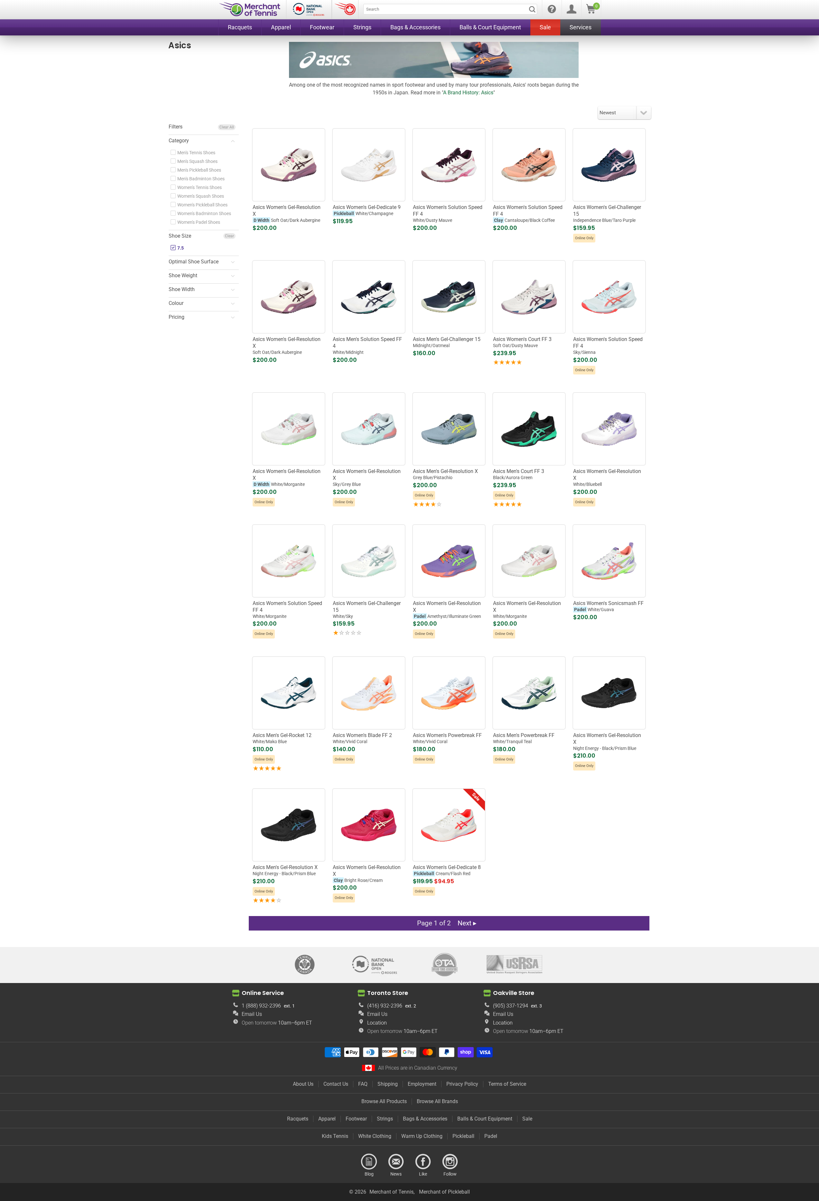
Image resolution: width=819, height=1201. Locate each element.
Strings (385, 1119)
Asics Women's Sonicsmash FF (608, 606)
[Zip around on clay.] (529, 165)
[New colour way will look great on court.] (529, 561)
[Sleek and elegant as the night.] (609, 693)
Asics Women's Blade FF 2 (362, 738)
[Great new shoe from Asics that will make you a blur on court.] (288, 561)
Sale (527, 1119)
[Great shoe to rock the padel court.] (449, 561)
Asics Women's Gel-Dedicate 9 (367, 210)
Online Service (263, 993)
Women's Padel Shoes (198, 222)
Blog (369, 1161)
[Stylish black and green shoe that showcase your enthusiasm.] (529, 429)
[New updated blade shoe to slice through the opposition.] (368, 693)
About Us (303, 1084)
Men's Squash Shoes (197, 161)
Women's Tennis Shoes (199, 187)
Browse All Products (384, 1101)
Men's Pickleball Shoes (198, 170)
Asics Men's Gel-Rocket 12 (282, 738)
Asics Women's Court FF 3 (522, 342)
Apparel (327, 1119)
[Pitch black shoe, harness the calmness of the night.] (288, 825)
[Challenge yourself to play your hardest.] (449, 297)
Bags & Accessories (425, 1119)
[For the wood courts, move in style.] (449, 693)
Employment (422, 1084)
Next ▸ (467, 923)
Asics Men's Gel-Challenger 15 (446, 342)
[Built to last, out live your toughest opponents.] (529, 297)
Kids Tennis (335, 1136)
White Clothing (374, 1136)
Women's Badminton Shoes (203, 213)
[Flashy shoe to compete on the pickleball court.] (368, 165)
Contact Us (335, 1084)
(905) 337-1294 (510, 1006)
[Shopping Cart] (590, 12)
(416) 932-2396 (384, 1006)
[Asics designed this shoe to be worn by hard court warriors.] (449, 429)
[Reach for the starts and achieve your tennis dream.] (368, 429)
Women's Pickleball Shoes (202, 204)
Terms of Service (507, 1084)
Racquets (297, 1119)
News (396, 1161)
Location (377, 1023)
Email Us (252, 1014)
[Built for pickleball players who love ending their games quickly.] (449, 825)
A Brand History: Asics (468, 93)
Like (423, 1161)
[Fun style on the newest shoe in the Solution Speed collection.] (609, 297)
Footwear (356, 1119)
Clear (229, 236)
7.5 (180, 248)
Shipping (387, 1084)
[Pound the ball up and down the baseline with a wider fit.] (288, 165)
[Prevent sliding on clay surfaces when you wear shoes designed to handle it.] (368, 825)
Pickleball (463, 1136)
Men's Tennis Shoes (195, 152)
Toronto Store (387, 993)
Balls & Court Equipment (484, 1119)
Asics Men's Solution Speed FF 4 (367, 345)
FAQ (363, 1084)
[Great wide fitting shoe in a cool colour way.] (288, 429)
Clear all (226, 127)
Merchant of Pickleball (444, 1192)
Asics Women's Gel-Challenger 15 (607, 213)
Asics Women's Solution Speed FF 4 (447, 213)
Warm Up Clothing (421, 1136)
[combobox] (450, 9)
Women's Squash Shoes (200, 196)
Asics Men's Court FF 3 (518, 474)
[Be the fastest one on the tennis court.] (449, 165)
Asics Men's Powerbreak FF (523, 738)
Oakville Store (513, 993)
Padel (490, 1136)
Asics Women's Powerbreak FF (447, 738)
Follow (450, 1161)
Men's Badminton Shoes (200, 178)
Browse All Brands (437, 1101)
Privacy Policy (462, 1084)
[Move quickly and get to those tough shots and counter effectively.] (529, 693)
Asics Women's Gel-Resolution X (287, 213)
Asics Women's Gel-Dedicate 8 (447, 870)
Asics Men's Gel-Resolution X (445, 474)
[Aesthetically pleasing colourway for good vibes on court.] (609, 429)
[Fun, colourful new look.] (609, 165)
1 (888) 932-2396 (261, 1006)
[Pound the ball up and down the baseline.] (288, 297)
